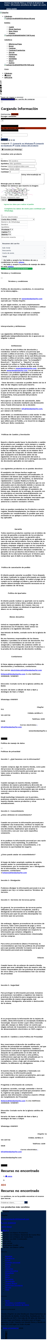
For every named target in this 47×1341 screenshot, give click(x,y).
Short (11, 61)
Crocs (6, 69)
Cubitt (11, 27)
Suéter (12, 63)
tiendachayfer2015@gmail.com (16, 1219)
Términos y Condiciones (15, 1303)
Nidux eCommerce (10, 1328)
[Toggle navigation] (1, 96)
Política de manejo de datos (17, 1305)
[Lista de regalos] (1, 88)
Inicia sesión (11, 9)
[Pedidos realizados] (1, 85)
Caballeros (8, 40)
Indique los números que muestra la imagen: (19, 186)
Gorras (12, 52)
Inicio (9, 75)
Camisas (12, 48)
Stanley (12, 33)
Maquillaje (9, 1273)
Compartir (5, 143)
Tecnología (10, 1281)
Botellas (7, 23)
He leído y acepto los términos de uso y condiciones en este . (19, 261)
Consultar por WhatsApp (13, 149)
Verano (8, 1287)
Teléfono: (5, 169)
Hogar (7, 1267)
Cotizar (4, 139)
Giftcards (8, 77)
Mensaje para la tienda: (11, 184)
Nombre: (4, 161)
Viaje (7, 1290)
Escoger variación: (8, 116)
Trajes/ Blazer (11, 1283)
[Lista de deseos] (1, 83)
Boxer (11, 46)
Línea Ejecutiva (11, 1271)
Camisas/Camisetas (17, 50)
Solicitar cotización (16, 200)
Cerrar (4, 200)
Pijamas (12, 56)
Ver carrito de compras (25, 99)
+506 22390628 (9, 1223)
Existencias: (6, 114)
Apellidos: (5, 164)
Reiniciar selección (10, 126)
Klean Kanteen (15, 29)
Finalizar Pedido (8, 99)
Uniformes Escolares (14, 1285)
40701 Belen (6, 1227)
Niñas (7, 1275)
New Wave (13, 31)
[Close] (2, 215)
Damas (8, 1265)
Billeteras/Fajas (15, 44)
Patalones (13, 54)
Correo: (4, 166)
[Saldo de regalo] (1, 90)
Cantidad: (5, 172)
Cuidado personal (12, 1262)
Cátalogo (8, 16)
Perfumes (9, 1279)
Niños (7, 1277)
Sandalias (13, 59)
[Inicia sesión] (1, 81)
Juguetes (9, 1269)
